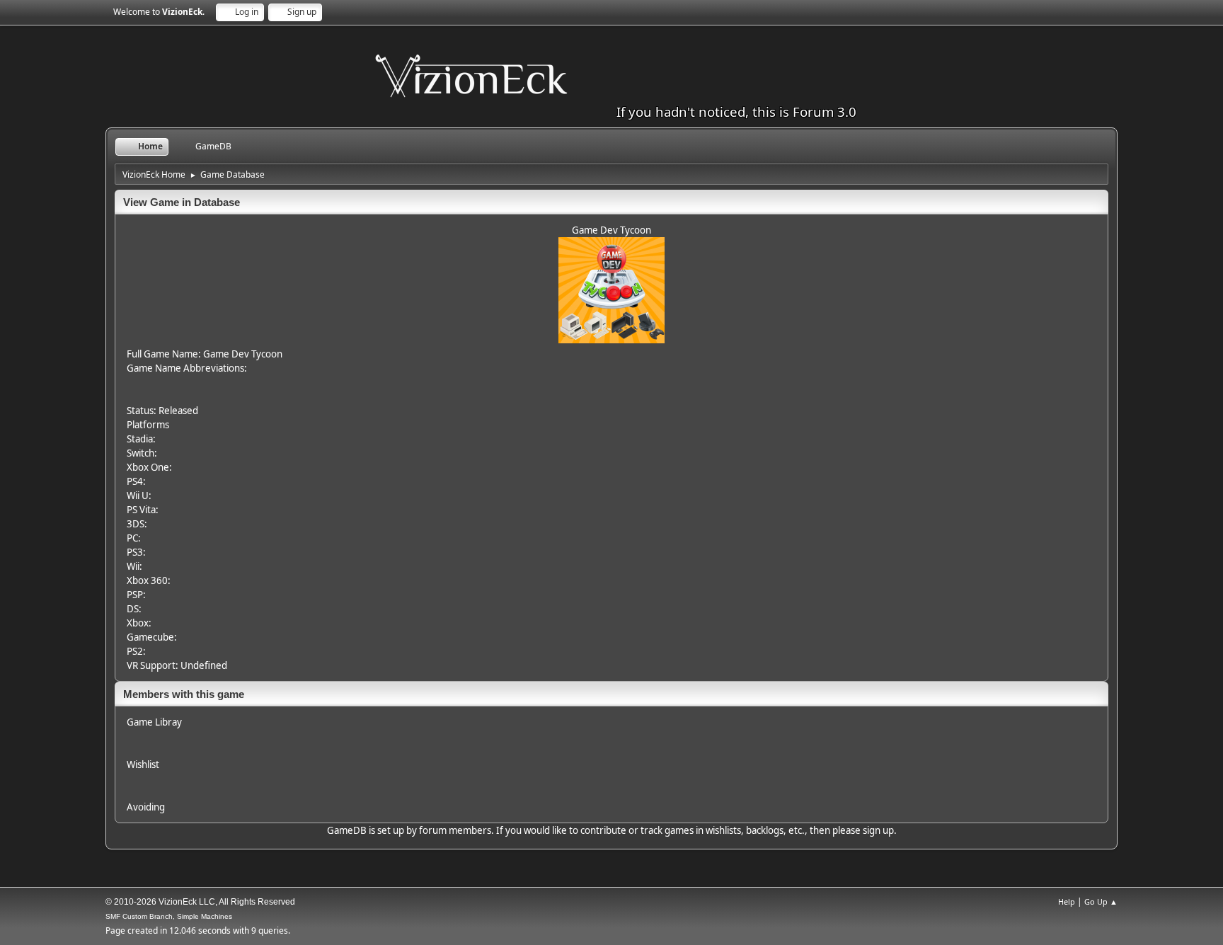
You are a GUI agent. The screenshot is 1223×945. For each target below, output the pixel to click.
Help (1066, 901)
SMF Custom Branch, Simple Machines (168, 916)
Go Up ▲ (1101, 901)
